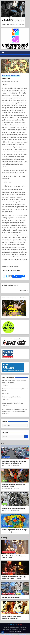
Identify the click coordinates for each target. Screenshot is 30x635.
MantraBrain (18, 631)
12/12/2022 (7, 532)
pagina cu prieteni (15, 75)
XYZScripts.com (22, 634)
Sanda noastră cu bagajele (11, 285)
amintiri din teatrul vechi (9, 551)
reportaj (18, 593)
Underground (19, 612)
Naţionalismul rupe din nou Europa (11, 397)
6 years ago (7, 81)
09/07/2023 (7, 488)
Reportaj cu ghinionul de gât (11, 597)
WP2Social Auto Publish (9, 634)
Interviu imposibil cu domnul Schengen (12, 403)
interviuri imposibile (7, 525)
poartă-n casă (6, 457)
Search (26, 436)
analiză (4, 480)
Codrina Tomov (6, 75)
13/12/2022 (7, 510)
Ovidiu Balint (15, 81)
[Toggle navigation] (3, 52)
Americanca (23, 290)
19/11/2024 (7, 465)
